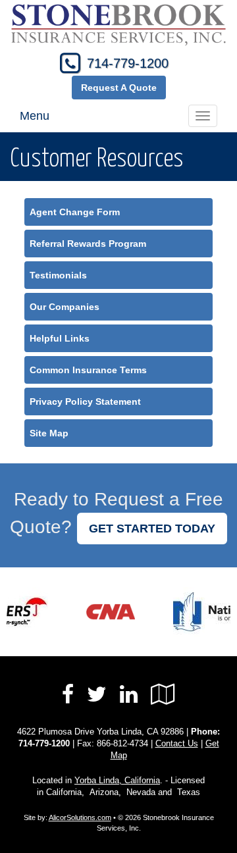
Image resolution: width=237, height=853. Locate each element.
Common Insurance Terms (88, 370)
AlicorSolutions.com (80, 817)
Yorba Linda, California (117, 780)
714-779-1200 (128, 63)
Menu (34, 115)
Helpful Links (60, 338)
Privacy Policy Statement (85, 401)
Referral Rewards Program (88, 243)
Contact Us (176, 743)
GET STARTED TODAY (152, 528)
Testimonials (58, 275)
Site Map (49, 433)
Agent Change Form (75, 212)
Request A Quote (119, 87)
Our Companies (64, 306)
